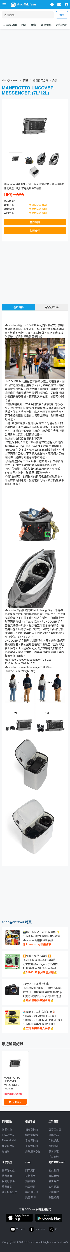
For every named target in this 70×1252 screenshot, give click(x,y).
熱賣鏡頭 (30, 1186)
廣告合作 (54, 1181)
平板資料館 (31, 1146)
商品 (25, 80)
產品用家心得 (32, 1151)
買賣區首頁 (55, 1129)
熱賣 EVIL (30, 1197)
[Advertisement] (35, 892)
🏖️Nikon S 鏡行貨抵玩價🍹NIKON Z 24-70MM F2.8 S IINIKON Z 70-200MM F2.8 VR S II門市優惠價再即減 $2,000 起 (42, 1020)
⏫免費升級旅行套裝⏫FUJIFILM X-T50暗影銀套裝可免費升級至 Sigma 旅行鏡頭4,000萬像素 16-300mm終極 (41, 964)
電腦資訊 (54, 1146)
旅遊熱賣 (7, 1175)
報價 (34, 25)
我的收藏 (61, 25)
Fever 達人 (8, 1135)
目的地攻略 (8, 1181)
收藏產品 (35, 230)
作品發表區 (8, 1146)
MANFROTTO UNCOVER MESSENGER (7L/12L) (12, 1083)
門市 (24, 25)
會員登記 (54, 1186)
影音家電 (54, 1151)
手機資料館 (31, 1140)
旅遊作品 (7, 1186)
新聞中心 (7, 1129)
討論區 (6, 1151)
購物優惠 (46, 25)
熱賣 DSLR (31, 1192)
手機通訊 (54, 1140)
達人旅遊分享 (9, 1192)
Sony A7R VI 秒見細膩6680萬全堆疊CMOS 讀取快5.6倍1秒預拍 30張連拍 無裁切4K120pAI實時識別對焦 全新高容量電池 (42, 992)
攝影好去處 (8, 1170)
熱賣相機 (30, 1181)
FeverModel (9, 1140)
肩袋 (54, 80)
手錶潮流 (54, 1156)
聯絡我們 (54, 1175)
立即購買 (16, 1101)
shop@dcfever (10, 80)
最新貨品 (30, 1175)
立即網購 (35, 222)
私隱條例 (54, 1197)
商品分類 (11, 25)
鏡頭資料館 (31, 1135)
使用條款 (54, 1192)
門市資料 (30, 1170)
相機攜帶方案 (40, 80)
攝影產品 (54, 1135)
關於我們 (54, 1170)
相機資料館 (31, 1129)
